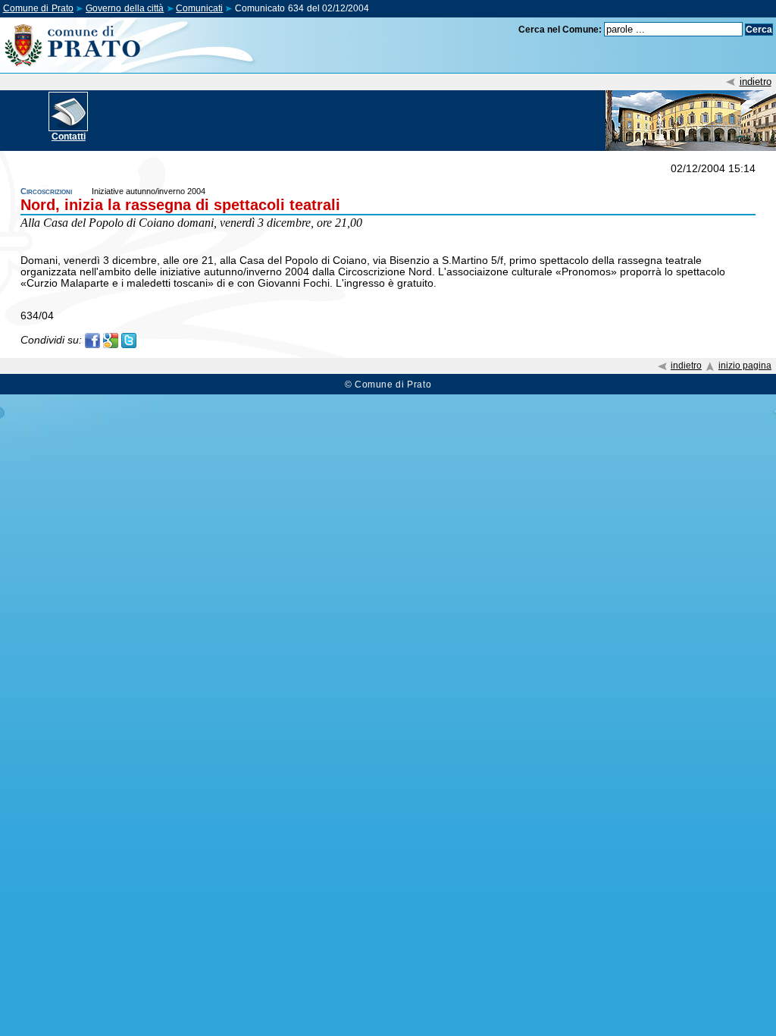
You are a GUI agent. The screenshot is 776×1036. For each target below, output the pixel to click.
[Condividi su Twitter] (128, 339)
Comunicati (199, 8)
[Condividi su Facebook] (92, 339)
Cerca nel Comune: (560, 29)
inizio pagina (744, 365)
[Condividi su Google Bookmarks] (110, 339)
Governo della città (125, 8)
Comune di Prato (38, 8)
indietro (755, 81)
